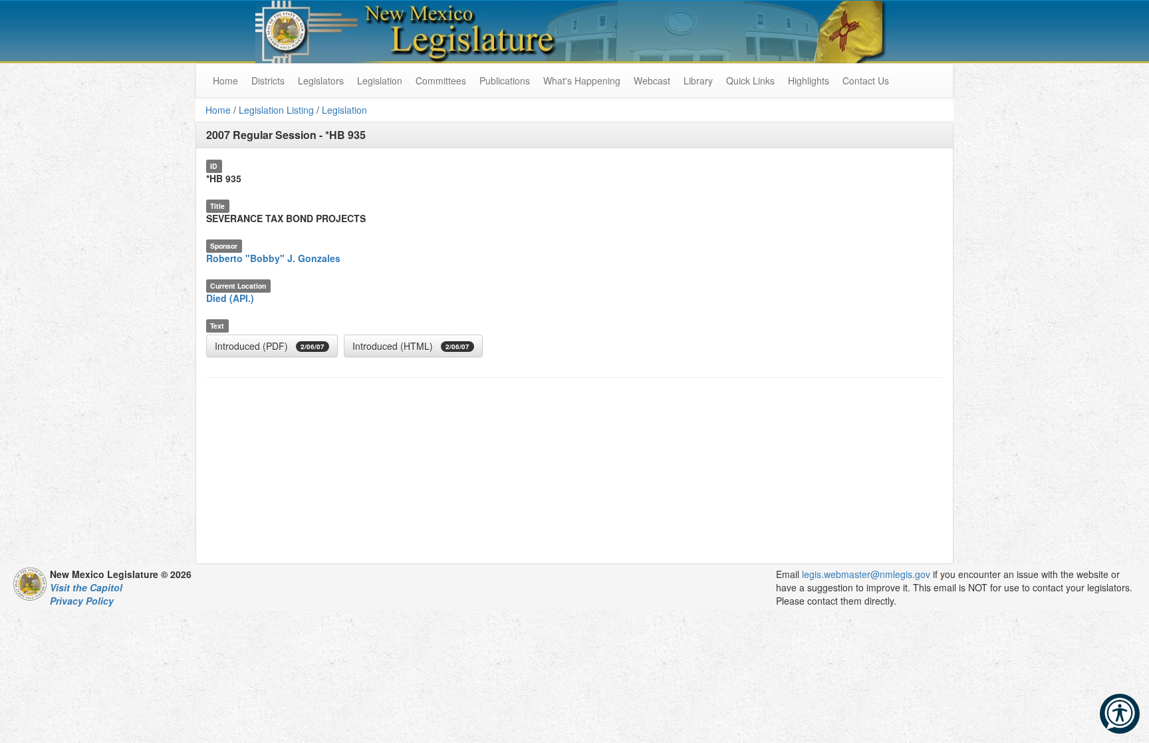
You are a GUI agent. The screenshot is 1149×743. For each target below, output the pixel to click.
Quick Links (750, 80)
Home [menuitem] (225, 80)
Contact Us (865, 80)
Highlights (808, 80)
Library (698, 80)
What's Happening (581, 80)
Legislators (321, 80)
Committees (441, 80)
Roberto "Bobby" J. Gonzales (273, 258)
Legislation (379, 80)
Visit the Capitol (86, 587)
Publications (504, 80)
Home (218, 109)
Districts (268, 80)
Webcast (652, 80)
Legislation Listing (276, 109)
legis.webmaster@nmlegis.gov (866, 574)
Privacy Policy (82, 600)
